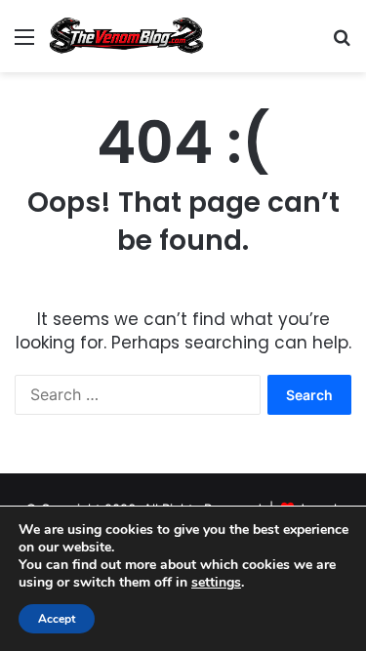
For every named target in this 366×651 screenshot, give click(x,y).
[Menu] (24, 43)
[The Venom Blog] (127, 36)
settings (216, 582)
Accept (56, 619)
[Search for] (341, 43)
